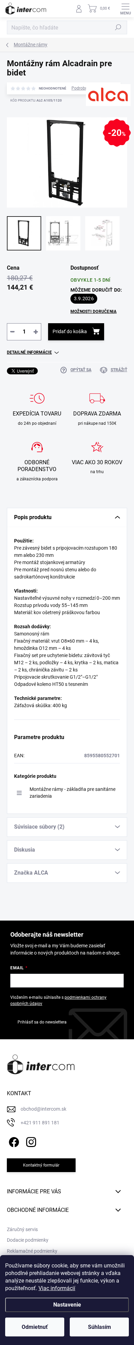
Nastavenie (67, 1304)
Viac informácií (56, 1288)
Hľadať (118, 27)
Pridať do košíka (70, 331)
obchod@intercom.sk (43, 1109)
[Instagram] (30, 1141)
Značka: (98, 116)
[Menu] (125, 8)
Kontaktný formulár (41, 1165)
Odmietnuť (35, 1327)
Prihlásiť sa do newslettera (42, 1022)
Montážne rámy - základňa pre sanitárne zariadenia (72, 792)
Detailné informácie (29, 352)
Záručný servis (22, 1229)
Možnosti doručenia (93, 311)
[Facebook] (13, 1141)
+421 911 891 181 (40, 1122)
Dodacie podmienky (27, 1240)
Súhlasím (99, 1327)
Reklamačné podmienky (32, 1251)
